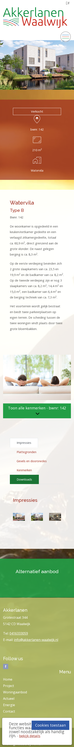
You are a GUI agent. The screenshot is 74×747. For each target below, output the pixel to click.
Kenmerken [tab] (24, 470)
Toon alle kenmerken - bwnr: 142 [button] (37, 407)
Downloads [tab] (24, 479)
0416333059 (18, 633)
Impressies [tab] (24, 443)
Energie (9, 705)
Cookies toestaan (50, 725)
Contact (9, 711)
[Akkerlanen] (35, 16)
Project (8, 685)
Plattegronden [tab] (26, 452)
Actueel (8, 698)
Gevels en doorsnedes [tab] (32, 461)
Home (7, 679)
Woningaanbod (15, 692)
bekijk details (29, 735)
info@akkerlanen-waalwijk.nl (36, 639)
